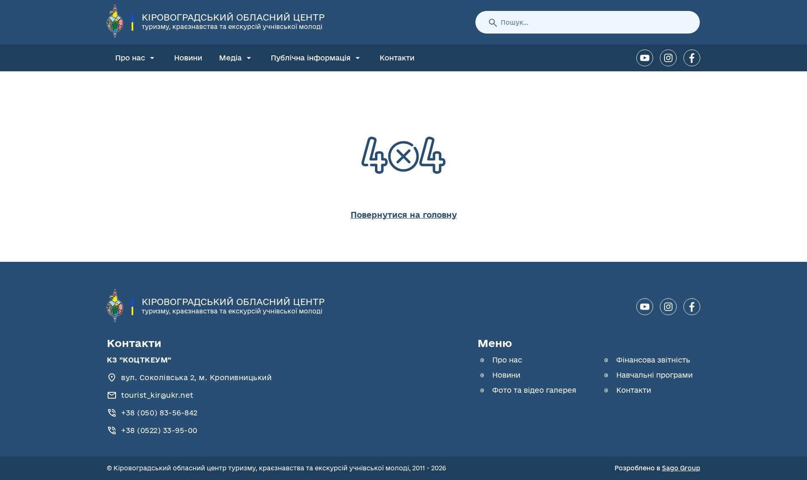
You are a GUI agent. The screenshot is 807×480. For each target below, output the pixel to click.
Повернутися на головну (404, 214)
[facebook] (691, 58)
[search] (492, 22)
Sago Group (681, 468)
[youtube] (644, 58)
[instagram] (668, 58)
